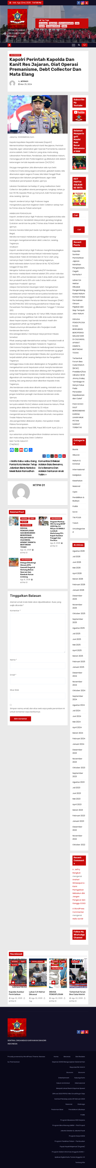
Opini (74, 492)
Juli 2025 (76, 633)
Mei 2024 (76, 721)
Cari (76, 215)
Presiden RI (53, 23)
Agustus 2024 (78, 705)
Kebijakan (76, 475)
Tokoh (75, 523)
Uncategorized (15, 55)
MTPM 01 (24, 81)
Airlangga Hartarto (53, 26)
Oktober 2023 (78, 767)
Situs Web (14, 690)
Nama (13, 659)
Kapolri (41, 26)
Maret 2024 (77, 733)
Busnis (75, 449)
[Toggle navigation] (73, 45)
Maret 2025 (77, 656)
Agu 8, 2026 (55, 543)
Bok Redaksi (80, 1056)
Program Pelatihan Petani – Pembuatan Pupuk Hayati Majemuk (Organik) (70, 1144)
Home (56, 1056)
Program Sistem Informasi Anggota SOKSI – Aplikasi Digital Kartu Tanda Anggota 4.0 (68, 1154)
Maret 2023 (77, 810)
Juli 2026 (76, 556)
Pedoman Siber (57, 1109)
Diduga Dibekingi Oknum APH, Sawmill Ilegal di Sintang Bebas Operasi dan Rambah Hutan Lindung (28, 570)
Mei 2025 (76, 644)
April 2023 (76, 804)
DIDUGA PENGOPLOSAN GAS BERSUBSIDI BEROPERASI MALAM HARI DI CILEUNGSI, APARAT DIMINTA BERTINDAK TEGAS (28, 537)
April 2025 (77, 650)
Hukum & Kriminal (37, 961)
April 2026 (77, 573)
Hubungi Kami (79, 1078)
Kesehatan (77, 480)
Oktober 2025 (78, 613)
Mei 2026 (76, 567)
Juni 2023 (76, 793)
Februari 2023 (78, 815)
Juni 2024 (76, 716)
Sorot (32, 518)
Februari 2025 (78, 661)
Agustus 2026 (78, 551)
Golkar (64, 26)
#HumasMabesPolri (66, 23)
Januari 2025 (78, 667)
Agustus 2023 (78, 782)
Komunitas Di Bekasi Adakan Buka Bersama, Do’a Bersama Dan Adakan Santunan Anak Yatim (51, 468)
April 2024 (77, 727)
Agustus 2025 (78, 628)
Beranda (67, 1056)
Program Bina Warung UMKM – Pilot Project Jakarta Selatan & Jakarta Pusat (68, 1128)
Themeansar (15, 1062)
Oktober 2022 (78, 844)
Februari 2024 (78, 738)
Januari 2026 (78, 590)
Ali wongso (43, 23)
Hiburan (76, 455)
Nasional (24, 518)
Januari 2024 (78, 744)
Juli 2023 (76, 787)
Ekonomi (69, 1072)
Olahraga (81, 1104)
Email (13, 674)
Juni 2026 (76, 562)
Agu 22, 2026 (25, 550)
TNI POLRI (24, 522)
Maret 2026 (77, 579)
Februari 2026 (78, 584)
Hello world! (77, 918)
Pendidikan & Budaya (77, 1109)
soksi (77, 23)
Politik (75, 506)
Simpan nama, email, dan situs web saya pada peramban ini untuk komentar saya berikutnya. (37, 710)
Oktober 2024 (78, 690)
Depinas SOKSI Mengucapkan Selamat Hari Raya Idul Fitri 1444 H (68, 1064)
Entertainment (63, 1078)
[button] (79, 45)
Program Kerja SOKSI (77, 1136)
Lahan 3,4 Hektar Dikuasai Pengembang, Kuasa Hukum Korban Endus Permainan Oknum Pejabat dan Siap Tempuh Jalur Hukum (78, 297)
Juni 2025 (76, 639)
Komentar (15, 610)
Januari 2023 (78, 821)
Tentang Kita (80, 1162)
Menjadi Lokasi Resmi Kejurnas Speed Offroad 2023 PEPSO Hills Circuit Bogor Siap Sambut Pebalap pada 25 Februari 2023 (68, 1093)
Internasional (78, 469)
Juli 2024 (76, 710)
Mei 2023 (76, 798)
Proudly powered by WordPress (20, 1056)
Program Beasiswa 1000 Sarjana (72, 1120)
